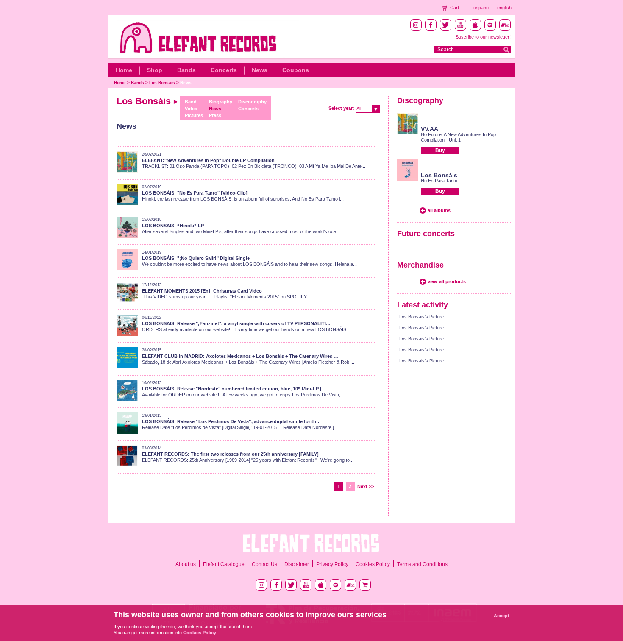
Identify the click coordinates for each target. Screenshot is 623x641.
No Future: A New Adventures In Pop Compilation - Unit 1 (458, 137)
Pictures (194, 115)
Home (124, 70)
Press (215, 115)
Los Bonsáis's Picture (421, 316)
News (259, 70)
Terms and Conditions (422, 564)
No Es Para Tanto (439, 180)
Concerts (224, 70)
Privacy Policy (332, 564)
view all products (447, 281)
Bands (186, 70)
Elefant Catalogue (224, 564)
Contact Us (264, 564)
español (481, 7)
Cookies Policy (373, 564)
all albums (439, 210)
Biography (220, 101)
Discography (252, 101)
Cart (454, 7)
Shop (154, 70)
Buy (440, 150)
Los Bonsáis (162, 82)
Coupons (295, 70)
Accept (501, 615)
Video (191, 108)
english (504, 7)
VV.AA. (430, 128)
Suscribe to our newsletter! (483, 36)
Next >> (365, 486)
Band (191, 101)
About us (185, 564)
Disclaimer (296, 564)
